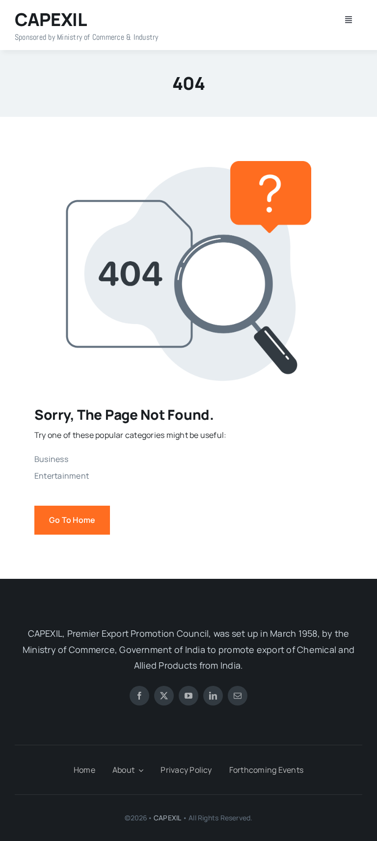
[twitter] (164, 695)
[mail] (237, 695)
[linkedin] (213, 695)
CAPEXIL (167, 817)
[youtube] (188, 695)
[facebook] (139, 695)
